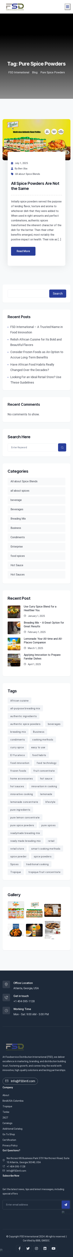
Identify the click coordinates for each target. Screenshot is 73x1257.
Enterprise (17, 546)
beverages (54, 724)
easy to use (38, 747)
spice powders (42, 856)
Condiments (18, 537)
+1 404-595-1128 (24, 1001)
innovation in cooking (44, 786)
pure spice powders (22, 825)
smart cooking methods (45, 848)
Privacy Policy (10, 1145)
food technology (47, 763)
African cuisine (19, 700)
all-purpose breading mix (25, 708)
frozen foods (18, 770)
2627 (5, 1117)
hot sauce (46, 778)
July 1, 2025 (21, 163)
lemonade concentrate (24, 802)
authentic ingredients (23, 716)
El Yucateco (17, 755)
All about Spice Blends (27, 174)
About (6, 1095)
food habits (39, 755)
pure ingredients (20, 809)
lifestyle (50, 802)
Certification (9, 1140)
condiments (17, 739)
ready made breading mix (25, 841)
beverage (16, 500)
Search (58, 293)
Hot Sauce (17, 565)
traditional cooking (37, 864)
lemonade (46, 794)
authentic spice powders (25, 724)
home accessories (21, 778)
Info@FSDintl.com (22, 1081)
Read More (23, 251)
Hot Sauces (18, 574)
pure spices (48, 825)
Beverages (17, 509)
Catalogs (7, 1123)
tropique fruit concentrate (44, 872)
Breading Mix (18, 518)
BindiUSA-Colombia (13, 1100)
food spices (18, 556)
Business (16, 528)
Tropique (15, 872)
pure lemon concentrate (25, 817)
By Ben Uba (21, 168)
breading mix (18, 731)
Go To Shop (9, 1134)
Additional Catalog (12, 1128)
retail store (17, 848)
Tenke (6, 1112)
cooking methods (42, 739)
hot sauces (17, 786)
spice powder (18, 856)
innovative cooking (21, 794)
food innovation (19, 763)
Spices (14, 864)
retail (51, 841)
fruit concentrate (44, 770)
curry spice (17, 747)
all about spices (20, 490)
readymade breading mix (25, 833)
